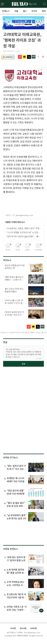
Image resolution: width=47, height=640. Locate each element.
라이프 (34, 11)
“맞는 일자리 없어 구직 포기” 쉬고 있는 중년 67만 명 (17, 469)
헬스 (25, 11)
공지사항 (23, 628)
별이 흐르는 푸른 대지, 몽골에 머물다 (14, 290)
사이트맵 (33, 628)
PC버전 (13, 628)
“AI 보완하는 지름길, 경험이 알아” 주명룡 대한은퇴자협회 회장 (23, 228)
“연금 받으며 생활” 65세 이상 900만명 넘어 (15, 493)
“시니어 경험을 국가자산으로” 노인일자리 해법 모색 (23, 232)
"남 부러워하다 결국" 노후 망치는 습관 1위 (16, 517)
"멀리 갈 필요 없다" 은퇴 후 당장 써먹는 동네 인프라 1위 (16, 506)
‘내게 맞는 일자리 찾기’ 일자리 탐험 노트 (16, 558)
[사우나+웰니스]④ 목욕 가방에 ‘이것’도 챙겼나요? (14, 303)
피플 (16, 11)
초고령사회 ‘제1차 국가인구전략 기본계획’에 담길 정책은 (16, 597)
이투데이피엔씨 (22, 635)
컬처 (44, 11)
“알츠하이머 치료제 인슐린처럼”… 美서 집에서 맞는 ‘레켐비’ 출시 (23, 236)
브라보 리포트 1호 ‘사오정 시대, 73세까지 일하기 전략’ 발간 (17, 609)
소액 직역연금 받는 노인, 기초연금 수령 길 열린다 (16, 585)
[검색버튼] (44, 4)
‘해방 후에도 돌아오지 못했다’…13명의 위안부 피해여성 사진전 (14, 279)
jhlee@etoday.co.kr (24, 215)
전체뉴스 (6, 11)
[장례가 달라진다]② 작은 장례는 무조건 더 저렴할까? (14, 314)
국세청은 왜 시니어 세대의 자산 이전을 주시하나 (15, 481)
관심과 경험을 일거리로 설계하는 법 (15, 267)
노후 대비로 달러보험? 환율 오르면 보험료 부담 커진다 (16, 572)
